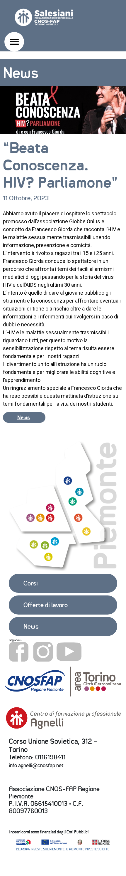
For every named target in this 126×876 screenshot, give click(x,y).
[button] (24, 417)
